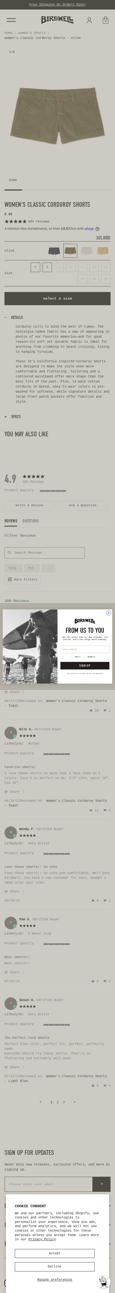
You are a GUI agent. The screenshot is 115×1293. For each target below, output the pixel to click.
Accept (55, 1253)
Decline (54, 1267)
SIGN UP (84, 666)
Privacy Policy (42, 1239)
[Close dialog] (108, 612)
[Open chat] (104, 1282)
